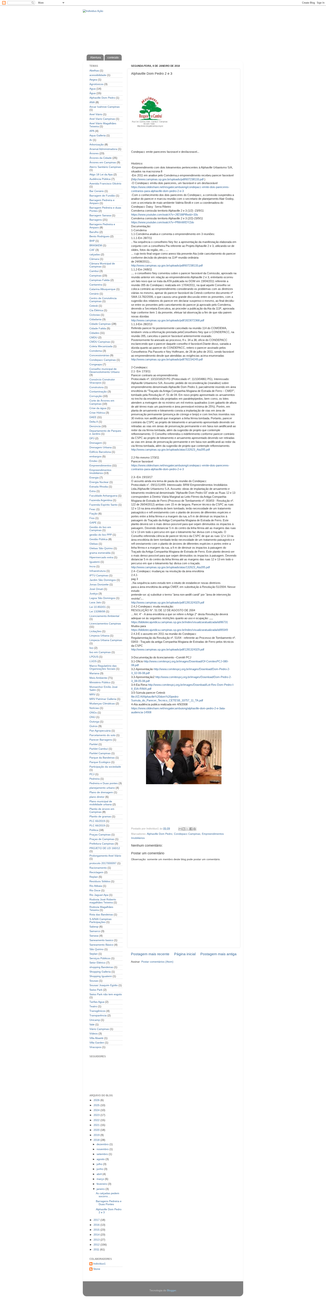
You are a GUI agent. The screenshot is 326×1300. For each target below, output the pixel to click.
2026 (97, 1100)
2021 (97, 1125)
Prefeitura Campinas (101, 843)
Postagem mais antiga (218, 954)
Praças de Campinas (101, 839)
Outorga (94, 721)
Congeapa (95, 364)
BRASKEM (95, 245)
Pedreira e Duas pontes (103, 783)
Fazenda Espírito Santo (103, 504)
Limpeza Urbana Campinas (105, 640)
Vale (92, 1024)
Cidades (94, 333)
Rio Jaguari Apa (98, 895)
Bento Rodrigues (99, 236)
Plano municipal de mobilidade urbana (100, 803)
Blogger (171, 1290)
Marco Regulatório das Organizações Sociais (103, 667)
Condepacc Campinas (187, 833)
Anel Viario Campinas (102, 118)
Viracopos (95, 1047)
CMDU (93, 337)
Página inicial (185, 954)
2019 (97, 1135)
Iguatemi (94, 562)
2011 (97, 1249)
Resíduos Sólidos (99, 881)
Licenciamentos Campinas (105, 623)
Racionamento (98, 867)
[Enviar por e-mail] (180, 829)
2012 (97, 1244)
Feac (92, 509)
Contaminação (98, 391)
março (101, 1179)
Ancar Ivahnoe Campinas (104, 106)
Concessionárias (99, 355)
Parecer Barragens (100, 739)
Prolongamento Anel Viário (105, 855)
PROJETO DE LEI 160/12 (104, 848)
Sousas (93, 980)
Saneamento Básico (101, 944)
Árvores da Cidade (100, 158)
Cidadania (95, 319)
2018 (97, 1140)
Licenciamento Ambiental (104, 616)
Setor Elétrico (97, 962)
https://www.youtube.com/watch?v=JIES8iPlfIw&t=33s (164, 214)
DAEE (92, 417)
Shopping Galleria (100, 971)
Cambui (94, 271)
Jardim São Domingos (102, 580)
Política (93, 830)
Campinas (95, 275)
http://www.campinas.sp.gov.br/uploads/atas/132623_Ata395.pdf (170, 449)
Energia (94, 477)
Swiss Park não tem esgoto (105, 994)
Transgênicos (97, 1011)
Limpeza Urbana (99, 635)
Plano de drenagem (101, 792)
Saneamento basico (101, 940)
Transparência (98, 1015)
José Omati (96, 589)
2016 (97, 1224)
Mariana (94, 673)
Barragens (95, 219)
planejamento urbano (102, 787)
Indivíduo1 (99, 1263)
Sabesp (93, 926)
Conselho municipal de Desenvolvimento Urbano (104, 370)
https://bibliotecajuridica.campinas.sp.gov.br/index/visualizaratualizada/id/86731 (179, 622)
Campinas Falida (99, 280)
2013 (97, 1239)
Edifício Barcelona (100, 452)
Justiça (93, 593)
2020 (97, 1130)
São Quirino (96, 949)
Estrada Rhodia (98, 486)
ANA (92, 102)
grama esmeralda (100, 552)
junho (100, 1169)
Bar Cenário (96, 191)
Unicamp (94, 1020)
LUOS (93, 661)
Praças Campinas (100, 834)
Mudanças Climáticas (102, 703)
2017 (97, 1220)
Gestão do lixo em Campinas (100, 529)
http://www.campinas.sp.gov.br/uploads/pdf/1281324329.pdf (167, 602)
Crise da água (97, 408)
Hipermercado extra (101, 557)
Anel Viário (95, 114)
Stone (96, 1269)
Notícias (94, 708)
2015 (97, 1229)
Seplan (93, 953)
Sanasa (93, 935)
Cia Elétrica (96, 310)
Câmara (94, 259)
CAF (92, 250)
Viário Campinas (99, 1029)
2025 (97, 1105)
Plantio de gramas (100, 816)
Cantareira (95, 284)
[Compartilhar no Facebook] (191, 829)
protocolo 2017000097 (102, 863)
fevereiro (102, 1184)
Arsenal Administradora (103, 149)
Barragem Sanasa (100, 215)
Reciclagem (96, 872)
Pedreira (94, 778)
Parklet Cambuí (98, 748)
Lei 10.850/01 (97, 607)
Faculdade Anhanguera (103, 495)
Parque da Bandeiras (102, 757)
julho (100, 1164)
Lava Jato (95, 602)
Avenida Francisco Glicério (105, 183)
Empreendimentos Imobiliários (100, 472)
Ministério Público (99, 682)
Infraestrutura (97, 571)
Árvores (94, 153)
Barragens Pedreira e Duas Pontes (108, 1203)
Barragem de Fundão (102, 195)
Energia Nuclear (99, 482)
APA (91, 131)
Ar (90, 140)
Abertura (95, 57)
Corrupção (95, 396)
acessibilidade (97, 75)
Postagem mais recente (150, 954)
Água (92, 93)
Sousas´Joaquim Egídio (103, 985)
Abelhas (94, 70)
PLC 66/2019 (97, 825)
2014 (97, 1234)
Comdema (95, 350)
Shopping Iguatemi (100, 976)
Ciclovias (94, 314)
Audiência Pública (100, 179)
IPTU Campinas (98, 575)
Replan (93, 876)
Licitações (95, 631)
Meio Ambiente (98, 677)
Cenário (94, 293)
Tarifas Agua (96, 1002)
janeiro (101, 1189)
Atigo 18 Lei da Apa (101, 174)
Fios (92, 518)
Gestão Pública (98, 539)
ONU (92, 717)
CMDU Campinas (99, 341)
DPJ (91, 438)
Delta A (93, 421)
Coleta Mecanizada (100, 346)
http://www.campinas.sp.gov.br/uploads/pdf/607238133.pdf (168, 179)
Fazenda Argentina (100, 500)
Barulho (94, 232)
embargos (95, 456)
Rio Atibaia (95, 886)
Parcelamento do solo (102, 735)
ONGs (93, 712)
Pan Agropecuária (100, 730)
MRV (92, 694)
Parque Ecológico (99, 762)
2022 (97, 1120)
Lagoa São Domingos (102, 598)
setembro (103, 1154)
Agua (92, 88)
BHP (92, 241)
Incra (92, 566)
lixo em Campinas (100, 652)
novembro (103, 1149)
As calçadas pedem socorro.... (107, 1195)
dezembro (103, 1144)
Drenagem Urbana (100, 447)
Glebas (93, 543)
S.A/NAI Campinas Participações (100, 921)
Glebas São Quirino (101, 548)
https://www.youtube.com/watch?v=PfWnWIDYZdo (162, 222)
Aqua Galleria (97, 135)
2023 (97, 1115)
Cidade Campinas (100, 324)
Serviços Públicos (99, 958)
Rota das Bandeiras (101, 914)
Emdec (93, 461)
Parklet (93, 744)
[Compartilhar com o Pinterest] (194, 829)
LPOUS (93, 656)
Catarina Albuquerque (102, 289)
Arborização (96, 144)
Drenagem (95, 443)
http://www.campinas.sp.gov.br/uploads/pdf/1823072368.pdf (167, 320)
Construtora (96, 387)
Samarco (94, 931)
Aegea (93, 79)
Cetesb (93, 305)
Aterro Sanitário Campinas (105, 167)
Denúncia (95, 426)
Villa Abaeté (96, 1038)
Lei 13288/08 (97, 611)
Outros (93, 726)
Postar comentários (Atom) (157, 961)
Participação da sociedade (105, 766)
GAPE (93, 522)
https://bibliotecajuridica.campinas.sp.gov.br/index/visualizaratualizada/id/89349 (179, 629)
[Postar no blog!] (184, 829)
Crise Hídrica (97, 412)
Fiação (93, 513)
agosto (101, 1159)
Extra (92, 491)
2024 (97, 1110)
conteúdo (113, 57)
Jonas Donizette (99, 584)
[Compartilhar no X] (187, 829)
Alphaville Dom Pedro (159, 833)
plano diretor (97, 797)
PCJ (91, 774)
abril (99, 1174)
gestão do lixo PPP (100, 534)
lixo (91, 648)
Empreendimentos (100, 465)
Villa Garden (96, 1042)
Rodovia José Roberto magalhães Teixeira (102, 901)
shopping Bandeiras (101, 967)
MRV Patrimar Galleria (102, 699)
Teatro (93, 1006)
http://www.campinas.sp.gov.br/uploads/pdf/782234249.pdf (167, 359)
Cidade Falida (97, 328)
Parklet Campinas (100, 753)
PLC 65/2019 (97, 821)
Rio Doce (94, 890)
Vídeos (93, 1033)
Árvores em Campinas (102, 162)
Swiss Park (95, 989)
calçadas (94, 254)
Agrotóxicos (96, 84)
